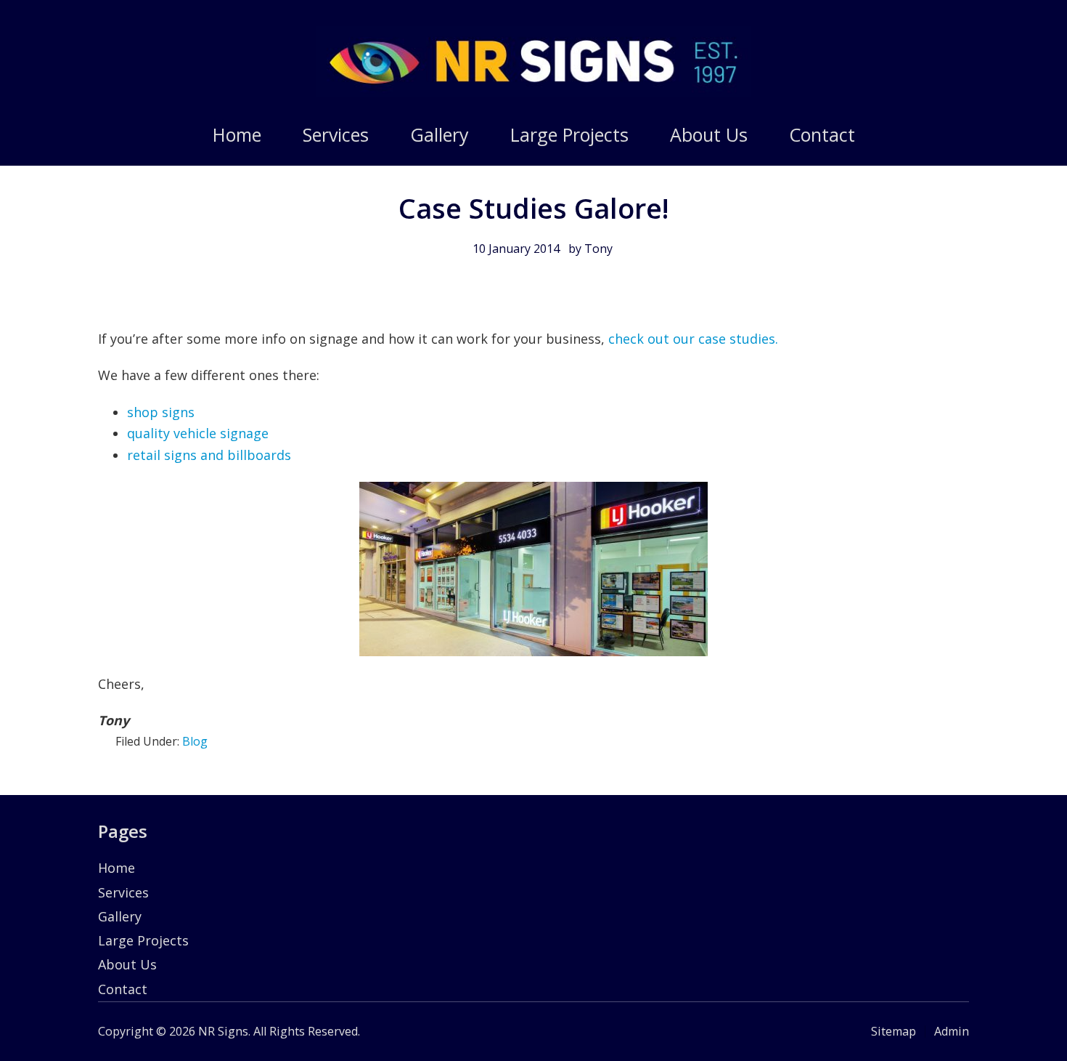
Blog (195, 741)
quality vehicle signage (198, 433)
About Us (127, 964)
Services (123, 892)
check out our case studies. (691, 338)
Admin (951, 1031)
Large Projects (143, 940)
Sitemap (893, 1031)
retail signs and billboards (209, 455)
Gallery (120, 916)
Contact (122, 989)
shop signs (161, 412)
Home (116, 867)
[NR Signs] (533, 92)
